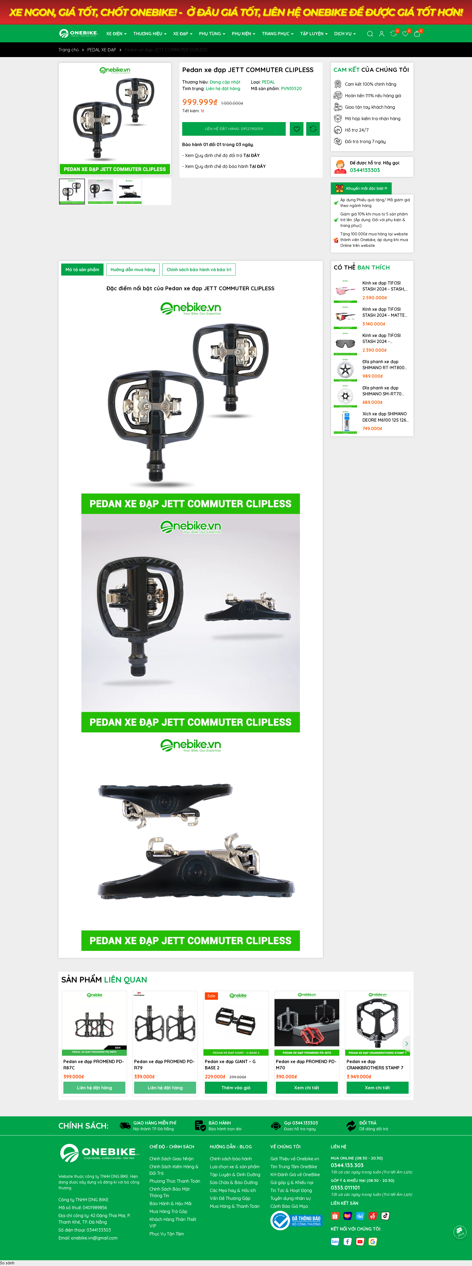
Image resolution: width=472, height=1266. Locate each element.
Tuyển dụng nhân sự (290, 1198)
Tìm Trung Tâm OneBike (293, 1166)
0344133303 (365, 170)
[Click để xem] (115, 119)
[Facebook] (347, 1241)
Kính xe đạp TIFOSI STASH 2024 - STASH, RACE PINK (383, 286)
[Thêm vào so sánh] (313, 129)
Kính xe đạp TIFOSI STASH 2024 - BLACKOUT (381, 339)
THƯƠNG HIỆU (148, 33)
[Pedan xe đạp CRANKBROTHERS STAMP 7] (377, 1023)
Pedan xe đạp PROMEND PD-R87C (93, 1064)
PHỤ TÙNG (210, 33)
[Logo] (78, 33)
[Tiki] (360, 1215)
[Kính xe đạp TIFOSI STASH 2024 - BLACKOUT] (345, 343)
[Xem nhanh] (120, 1016)
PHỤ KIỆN (242, 33)
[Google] (372, 1241)
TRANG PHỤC (276, 33)
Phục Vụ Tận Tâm (166, 1234)
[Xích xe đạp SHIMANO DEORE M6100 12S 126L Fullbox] (345, 422)
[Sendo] (372, 1215)
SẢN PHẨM (104, 979)
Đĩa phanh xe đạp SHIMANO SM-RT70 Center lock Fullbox (382, 391)
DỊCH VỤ (343, 33)
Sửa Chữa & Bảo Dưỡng (234, 1182)
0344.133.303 (347, 1165)
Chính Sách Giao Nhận (171, 1158)
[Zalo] (335, 1241)
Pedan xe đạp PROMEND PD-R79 (164, 1064)
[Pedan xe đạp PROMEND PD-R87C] (94, 1023)
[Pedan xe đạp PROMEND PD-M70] (307, 1023)
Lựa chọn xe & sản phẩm (234, 1166)
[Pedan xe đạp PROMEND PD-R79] (165, 1023)
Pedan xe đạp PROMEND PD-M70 (306, 1064)
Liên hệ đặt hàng (94, 1087)
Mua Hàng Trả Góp (168, 1211)
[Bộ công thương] (296, 1220)
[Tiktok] (385, 1215)
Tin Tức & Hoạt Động (291, 1190)
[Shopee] (335, 1215)
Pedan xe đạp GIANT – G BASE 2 (230, 1064)
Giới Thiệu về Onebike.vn (294, 1158)
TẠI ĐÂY (257, 166)
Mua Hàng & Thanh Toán (234, 1206)
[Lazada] (347, 1215)
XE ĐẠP (181, 33)
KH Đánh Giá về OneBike (295, 1174)
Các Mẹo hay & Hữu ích (233, 1190)
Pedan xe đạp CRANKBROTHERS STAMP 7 (375, 1064)
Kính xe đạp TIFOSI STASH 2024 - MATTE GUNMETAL (383, 312)
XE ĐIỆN (114, 33)
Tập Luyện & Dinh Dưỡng (235, 1174)
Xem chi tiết (306, 1087)
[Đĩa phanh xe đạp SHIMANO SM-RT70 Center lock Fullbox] (345, 396)
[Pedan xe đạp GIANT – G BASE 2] (235, 1023)
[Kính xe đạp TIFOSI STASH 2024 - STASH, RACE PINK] (345, 291)
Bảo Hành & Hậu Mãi (170, 1203)
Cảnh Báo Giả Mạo (289, 1206)
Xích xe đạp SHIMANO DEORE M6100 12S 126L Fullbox (385, 417)
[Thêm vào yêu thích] (296, 129)
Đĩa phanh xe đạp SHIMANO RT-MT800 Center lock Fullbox (383, 365)
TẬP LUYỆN (312, 33)
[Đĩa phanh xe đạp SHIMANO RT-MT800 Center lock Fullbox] (345, 369)
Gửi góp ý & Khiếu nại (291, 1182)
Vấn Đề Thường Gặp (230, 1198)
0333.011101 (345, 1187)
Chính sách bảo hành (231, 1158)
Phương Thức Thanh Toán (174, 1181)
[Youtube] (360, 1241)
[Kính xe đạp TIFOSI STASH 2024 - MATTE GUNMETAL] (345, 317)
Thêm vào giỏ (236, 1087)
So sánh (7, 1263)
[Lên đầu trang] (460, 1216)
